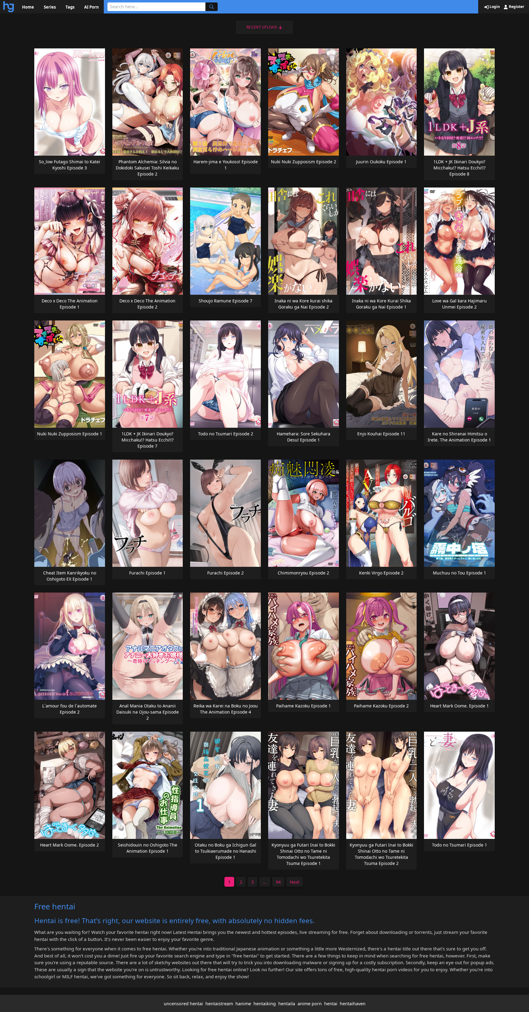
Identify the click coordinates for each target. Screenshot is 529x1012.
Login (494, 6)
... (265, 882)
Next (294, 882)
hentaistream (219, 1003)
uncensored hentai (183, 1003)
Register (516, 6)
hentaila (286, 1003)
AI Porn (91, 7)
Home (28, 7)
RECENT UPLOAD (261, 27)
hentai (330, 1003)
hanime (243, 1003)
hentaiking (264, 1003)
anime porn (310, 1003)
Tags (70, 7)
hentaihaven (353, 1003)
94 (278, 882)
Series (50, 7)
